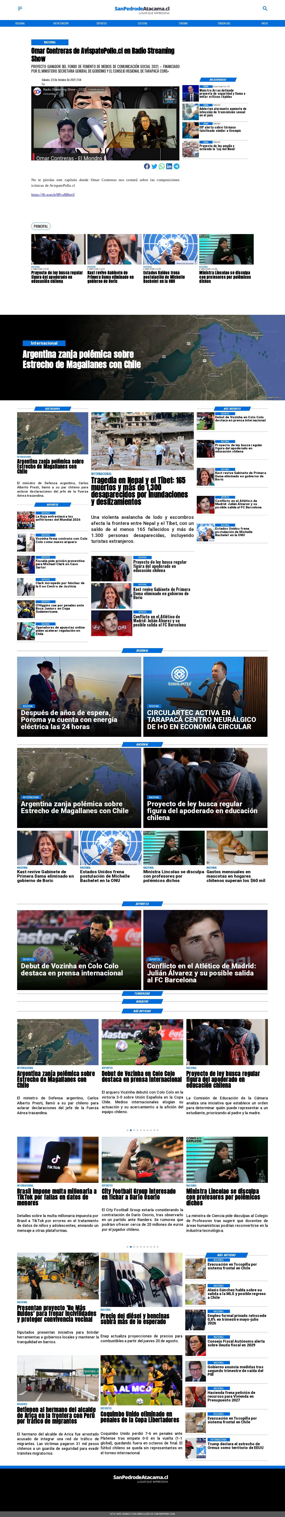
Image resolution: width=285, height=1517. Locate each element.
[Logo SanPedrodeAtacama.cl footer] (141, 1484)
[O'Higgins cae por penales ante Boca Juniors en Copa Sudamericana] (26, 609)
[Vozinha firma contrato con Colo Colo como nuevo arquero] (26, 542)
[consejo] (195, 1345)
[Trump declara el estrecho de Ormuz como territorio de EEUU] (195, 1448)
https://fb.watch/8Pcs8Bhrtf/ (53, 195)
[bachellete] (170, 264)
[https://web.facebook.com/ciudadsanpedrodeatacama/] (114, 1493)
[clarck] (26, 587)
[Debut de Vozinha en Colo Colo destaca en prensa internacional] (205, 421)
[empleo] (195, 1320)
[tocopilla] (195, 1268)
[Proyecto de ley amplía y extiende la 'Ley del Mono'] (190, 149)
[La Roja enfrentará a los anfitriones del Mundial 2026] (26, 520)
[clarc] (26, 565)
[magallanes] (52, 454)
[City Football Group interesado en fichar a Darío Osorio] (58, 1182)
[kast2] (114, 264)
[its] (190, 112)
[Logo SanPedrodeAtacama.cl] (142, 16)
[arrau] (190, 93)
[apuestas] (26, 631)
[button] (40, 226)
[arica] (58, 1401)
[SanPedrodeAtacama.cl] (20, 10)
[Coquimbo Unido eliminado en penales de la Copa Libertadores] (141, 1405)
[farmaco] (190, 130)
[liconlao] (226, 264)
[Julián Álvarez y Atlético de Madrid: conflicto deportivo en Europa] (205, 505)
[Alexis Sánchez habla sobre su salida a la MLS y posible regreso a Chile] (195, 1294)
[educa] (58, 264)
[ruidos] (58, 1299)
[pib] (195, 1371)
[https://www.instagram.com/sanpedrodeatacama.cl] (142, 1493)
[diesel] (141, 1306)
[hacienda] (195, 1397)
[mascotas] (237, 864)
